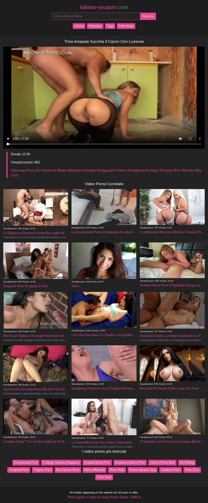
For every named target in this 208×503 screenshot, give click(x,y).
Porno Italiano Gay (142, 470)
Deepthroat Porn (26, 462)
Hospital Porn (19, 470)
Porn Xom (104, 477)
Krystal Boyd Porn (97, 462)
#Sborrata (18, 170)
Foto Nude (126, 26)
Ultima (79, 26)
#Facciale (33, 170)
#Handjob (89, 170)
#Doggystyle (106, 170)
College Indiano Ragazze (61, 462)
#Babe (61, 170)
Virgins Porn (42, 470)
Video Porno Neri (162, 462)
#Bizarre (187, 170)
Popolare (95, 26)
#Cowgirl (152, 170)
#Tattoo (121, 170)
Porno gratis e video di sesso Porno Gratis (98, 497)
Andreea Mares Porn (130, 462)
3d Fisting (187, 462)
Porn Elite (192, 470)
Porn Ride (117, 470)
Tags (110, 26)
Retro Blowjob (94, 470)
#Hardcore (48, 170)
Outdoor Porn (170, 470)
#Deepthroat (136, 170)
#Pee (177, 170)
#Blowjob (74, 170)
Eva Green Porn (67, 470)
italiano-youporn (104, 7)
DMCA (136, 497)
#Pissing (165, 170)
